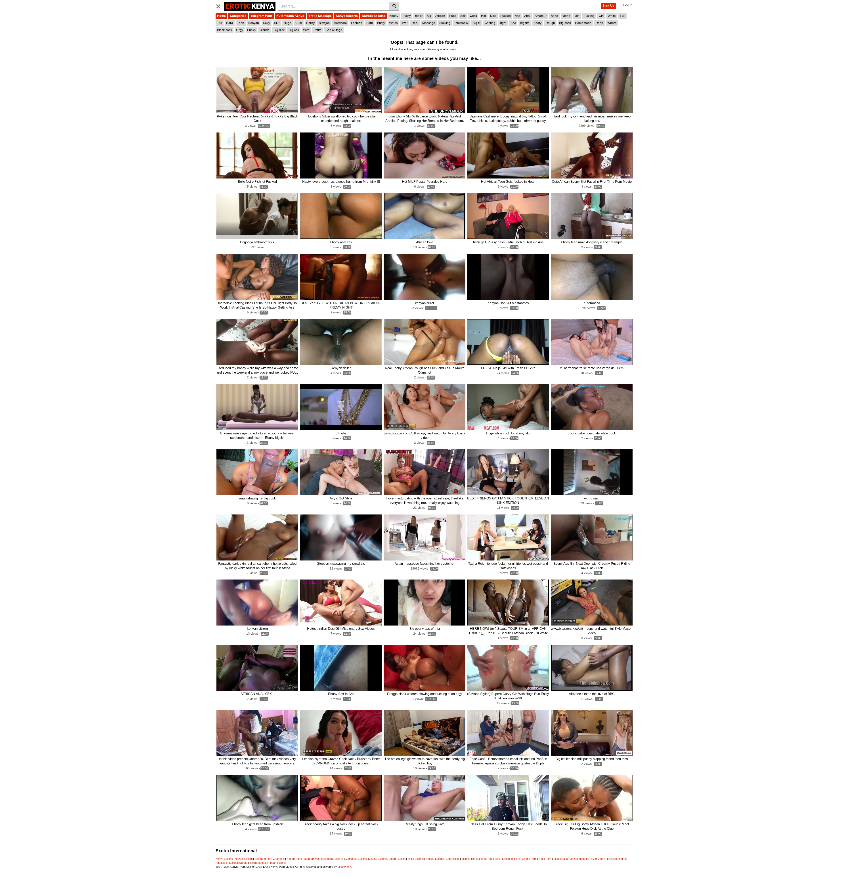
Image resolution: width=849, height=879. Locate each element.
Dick (493, 15)
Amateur (541, 15)
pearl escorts (278, 862)
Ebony (393, 15)
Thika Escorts (415, 858)
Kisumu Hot (468, 858)
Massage (428, 23)
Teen (240, 23)
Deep (599, 23)
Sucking (444, 23)
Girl (601, 15)
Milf (576, 15)
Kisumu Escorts (377, 858)
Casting (490, 23)
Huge (287, 23)
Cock (473, 15)
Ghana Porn (529, 858)
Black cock (224, 30)
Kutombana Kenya (290, 15)
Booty (537, 23)
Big (429, 15)
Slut (276, 23)
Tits (219, 23)
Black (419, 15)
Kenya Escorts (347, 15)
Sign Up (608, 5)
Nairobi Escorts (373, 15)
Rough (550, 23)
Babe (554, 15)
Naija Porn (545, 858)
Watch (393, 23)
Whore (612, 23)
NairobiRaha (294, 858)
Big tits (524, 23)
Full (622, 15)
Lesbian (356, 23)
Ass (517, 15)
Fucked (505, 15)
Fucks (251, 30)
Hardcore (340, 23)
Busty (381, 23)
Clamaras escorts (332, 858)
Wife (306, 30)
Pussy (406, 15)
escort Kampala (258, 862)
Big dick (279, 30)
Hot (483, 15)
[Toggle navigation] (220, 5)
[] (394, 6)
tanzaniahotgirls (579, 858)
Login (628, 5)
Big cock (565, 23)
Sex (463, 15)
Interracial (461, 23)
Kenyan (253, 23)
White (612, 15)
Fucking (589, 15)
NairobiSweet (312, 858)
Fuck (452, 15)
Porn (369, 23)
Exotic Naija (560, 858)
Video (566, 15)
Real (415, 23)
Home (221, 15)
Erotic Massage (320, 15)
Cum (298, 23)
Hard (229, 23)
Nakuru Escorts (435, 858)
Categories (238, 15)
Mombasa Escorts (356, 858)
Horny (310, 23)
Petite (317, 30)
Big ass (294, 30)
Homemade (583, 23)
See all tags (334, 30)
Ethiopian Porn (511, 858)
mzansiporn (598, 858)
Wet (404, 23)
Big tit (476, 23)
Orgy (239, 30)
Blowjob (324, 23)
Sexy (266, 23)
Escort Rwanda (238, 862)
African (440, 15)
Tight (502, 23)
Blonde (265, 30)
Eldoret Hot (452, 858)
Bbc (513, 23)
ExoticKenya (344, 866)
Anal (527, 15)
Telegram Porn (261, 15)
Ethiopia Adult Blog (488, 858)
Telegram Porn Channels (269, 858)
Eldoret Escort (397, 858)
